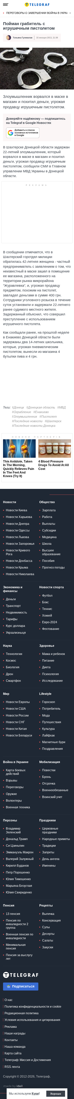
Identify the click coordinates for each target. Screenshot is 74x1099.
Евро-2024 (49, 622)
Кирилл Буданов (17, 865)
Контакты (11, 1040)
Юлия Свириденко (19, 892)
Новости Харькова (19, 517)
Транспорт (13, 605)
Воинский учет (52, 797)
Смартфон (13, 680)
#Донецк (18, 407)
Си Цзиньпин (15, 845)
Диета (46, 667)
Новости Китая (16, 728)
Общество (47, 502)
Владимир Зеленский (13, 830)
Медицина (49, 537)
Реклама (11, 1026)
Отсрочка (48, 783)
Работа (47, 517)
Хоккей (47, 615)
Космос (11, 660)
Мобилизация (49, 762)
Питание (48, 660)
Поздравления (52, 748)
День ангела (50, 859)
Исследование (52, 680)
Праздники (47, 820)
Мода (46, 715)
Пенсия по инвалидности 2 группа (17, 924)
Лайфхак (48, 735)
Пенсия (8, 905)
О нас (9, 1000)
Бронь (46, 776)
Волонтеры (14, 800)
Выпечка (48, 913)
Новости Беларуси (19, 735)
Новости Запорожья (20, 543)
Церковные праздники (50, 830)
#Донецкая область (40, 407)
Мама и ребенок (53, 654)
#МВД (61, 407)
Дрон (9, 674)
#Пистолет (48, 416)
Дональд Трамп (17, 839)
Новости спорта (51, 587)
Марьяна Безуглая (19, 885)
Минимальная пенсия (16, 946)
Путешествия (51, 722)
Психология (50, 674)
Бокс (45, 602)
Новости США (16, 708)
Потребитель (51, 708)
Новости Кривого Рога (18, 552)
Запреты (48, 852)
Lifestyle (45, 693)
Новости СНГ (15, 722)
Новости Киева (16, 510)
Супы (46, 927)
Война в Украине (15, 762)
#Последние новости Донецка (33, 425)
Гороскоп (48, 702)
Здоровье (46, 645)
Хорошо (55, 1093)
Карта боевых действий (15, 772)
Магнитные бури (53, 742)
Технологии (14, 654)
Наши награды (15, 1033)
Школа (46, 543)
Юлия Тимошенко (18, 879)
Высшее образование (51, 552)
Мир (6, 693)
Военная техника (18, 807)
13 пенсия (13, 913)
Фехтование (50, 628)
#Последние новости (27, 421)
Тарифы (11, 619)
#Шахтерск (53, 421)
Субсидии (49, 530)
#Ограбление (21, 412)
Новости (9, 502)
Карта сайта (13, 1053)
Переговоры (15, 787)
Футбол (47, 595)
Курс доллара (15, 625)
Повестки (48, 770)
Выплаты (48, 523)
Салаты (47, 940)
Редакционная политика (22, 1013)
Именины (49, 865)
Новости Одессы (18, 530)
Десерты (48, 933)
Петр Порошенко (18, 872)
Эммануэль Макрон (19, 852)
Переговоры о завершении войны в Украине (39, 12)
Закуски (47, 947)
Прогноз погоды (53, 567)
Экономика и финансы (12, 589)
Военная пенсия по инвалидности (19, 936)
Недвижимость (16, 612)
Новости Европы (18, 702)
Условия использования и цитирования (32, 1019)
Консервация (51, 920)
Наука (7, 645)
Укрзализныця (16, 632)
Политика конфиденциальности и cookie (33, 1006)
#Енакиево (41, 412)
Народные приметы (56, 839)
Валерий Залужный (20, 859)
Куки (35, 1093)
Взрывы (11, 780)
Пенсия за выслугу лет (19, 956)
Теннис (47, 608)
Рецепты (46, 905)
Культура (48, 728)
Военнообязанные (55, 790)
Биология (12, 667)
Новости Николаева (20, 574)
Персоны (10, 820)
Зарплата (49, 510)
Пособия (48, 560)
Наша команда (15, 1046)
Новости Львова (17, 537)
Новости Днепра (17, 523)
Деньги (11, 599)
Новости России (17, 715)
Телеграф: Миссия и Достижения (28, 1060)
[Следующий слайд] (70, 13)
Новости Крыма (17, 567)
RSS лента (12, 1066)
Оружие (11, 794)
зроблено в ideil (13, 1086)
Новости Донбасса (19, 560)
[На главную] (37, 4)
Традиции (49, 845)
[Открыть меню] (5, 4)
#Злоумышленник (24, 416)
